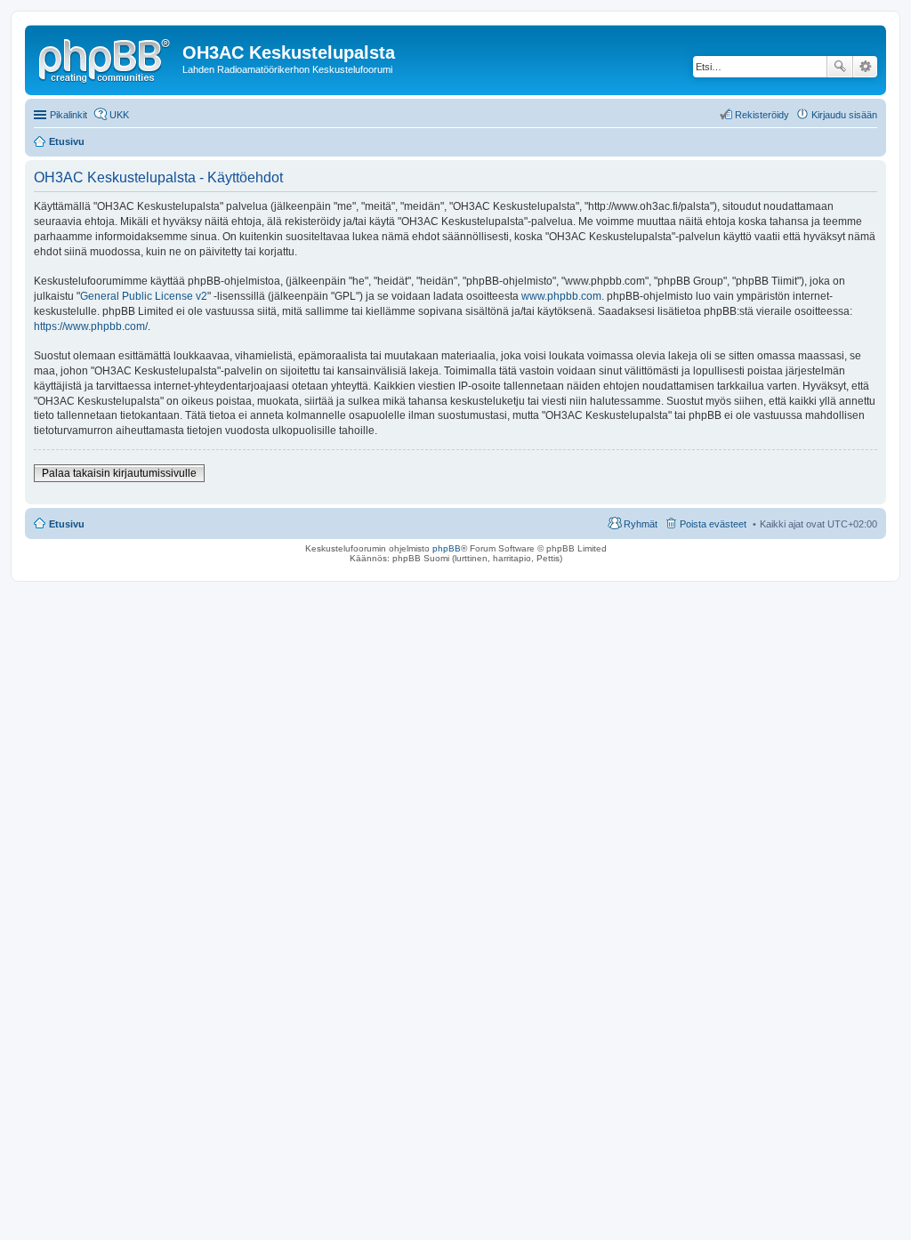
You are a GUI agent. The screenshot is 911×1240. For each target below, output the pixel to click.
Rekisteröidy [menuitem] (762, 114)
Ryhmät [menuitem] (640, 524)
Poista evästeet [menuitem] (713, 524)
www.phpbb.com (561, 296)
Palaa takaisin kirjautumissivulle (119, 473)
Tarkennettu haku (865, 66)
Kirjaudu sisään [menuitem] (844, 114)
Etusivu (67, 524)
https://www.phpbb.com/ (91, 326)
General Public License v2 (143, 296)
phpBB (446, 548)
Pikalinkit (68, 114)
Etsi (839, 66)
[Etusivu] (105, 57)
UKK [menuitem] (119, 114)
